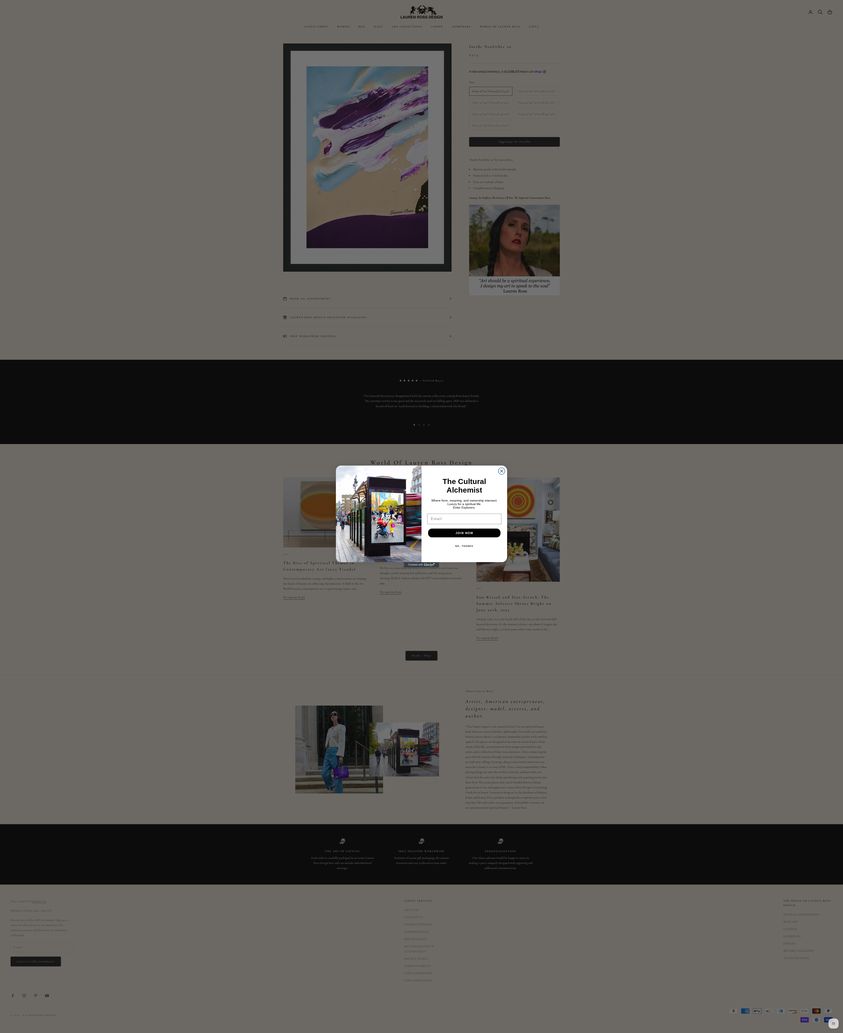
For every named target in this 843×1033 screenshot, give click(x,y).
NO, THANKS (464, 546)
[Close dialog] (501, 471)
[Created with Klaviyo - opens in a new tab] (421, 564)
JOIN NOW (464, 533)
